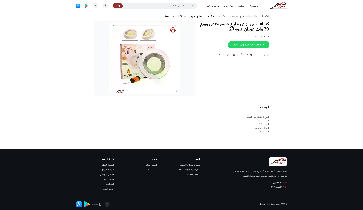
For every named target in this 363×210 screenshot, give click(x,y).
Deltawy (263, 204)
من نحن (228, 5)
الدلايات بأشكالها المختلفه (189, 165)
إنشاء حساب (152, 170)
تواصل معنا (213, 5)
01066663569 (277, 187)
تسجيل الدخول (151, 165)
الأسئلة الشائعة (107, 165)
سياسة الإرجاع (108, 170)
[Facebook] (107, 204)
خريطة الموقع (108, 189)
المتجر (241, 5)
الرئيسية (254, 5)
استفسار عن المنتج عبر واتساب (246, 44)
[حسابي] (105, 5)
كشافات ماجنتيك (193, 174)
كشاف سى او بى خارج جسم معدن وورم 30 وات (238, 16)
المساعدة (110, 184)
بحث (118, 6)
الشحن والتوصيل (107, 174)
